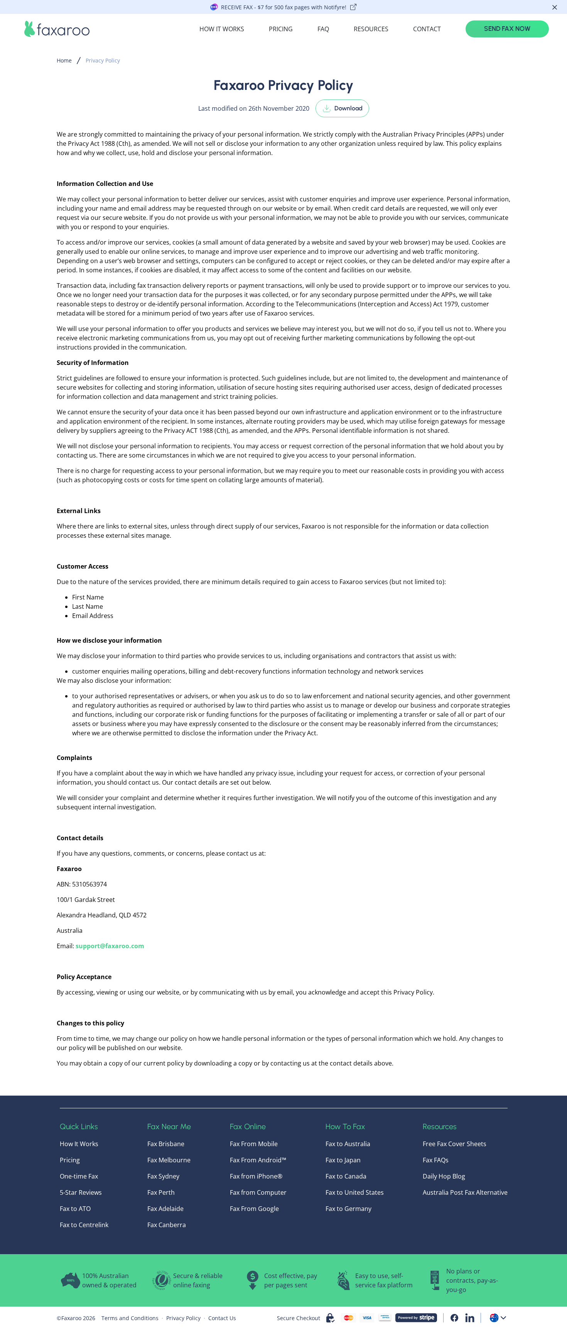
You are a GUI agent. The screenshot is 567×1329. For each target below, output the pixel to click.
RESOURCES (371, 29)
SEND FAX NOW (507, 28)
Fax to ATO (75, 1208)
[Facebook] (454, 1317)
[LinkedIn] (469, 1317)
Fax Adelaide (165, 1208)
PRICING (281, 29)
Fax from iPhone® (256, 1176)
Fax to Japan (343, 1160)
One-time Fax (79, 1176)
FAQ (323, 29)
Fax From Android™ (258, 1160)
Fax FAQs (436, 1160)
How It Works (79, 1144)
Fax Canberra (166, 1225)
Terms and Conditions (130, 1318)
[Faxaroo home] (56, 29)
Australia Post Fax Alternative (465, 1192)
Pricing (70, 1160)
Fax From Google (254, 1208)
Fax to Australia (348, 1144)
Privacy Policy (103, 60)
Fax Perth (161, 1192)
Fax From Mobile (254, 1144)
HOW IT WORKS (221, 29)
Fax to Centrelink (84, 1225)
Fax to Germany (348, 1208)
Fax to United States (355, 1192)
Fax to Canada (346, 1176)
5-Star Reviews (81, 1192)
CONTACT (427, 29)
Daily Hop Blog (444, 1176)
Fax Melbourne (169, 1160)
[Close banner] (554, 7)
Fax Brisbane (165, 1144)
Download (348, 108)
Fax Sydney (163, 1176)
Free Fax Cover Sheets (454, 1144)
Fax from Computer (258, 1192)
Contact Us (222, 1318)
